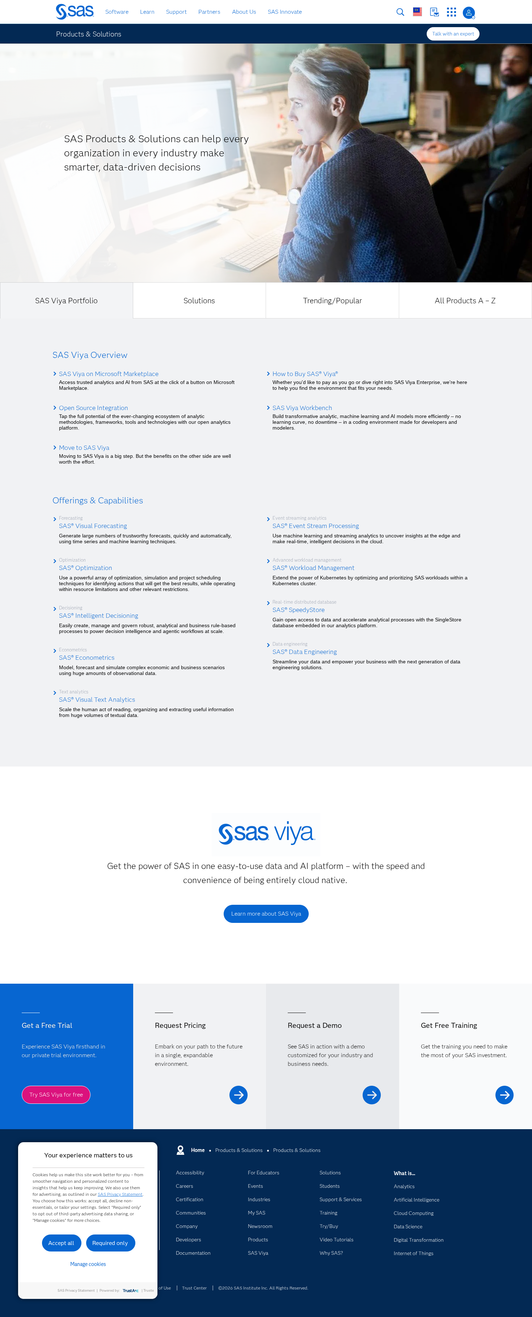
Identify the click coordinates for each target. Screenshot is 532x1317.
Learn (147, 11)
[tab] (66, 300)
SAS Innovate (285, 11)
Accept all (61, 1243)
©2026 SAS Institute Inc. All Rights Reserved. (263, 1288)
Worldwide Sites (417, 11)
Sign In (469, 13)
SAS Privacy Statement (120, 1194)
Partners (209, 11)
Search (400, 12)
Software (116, 11)
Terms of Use (158, 1288)
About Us (244, 11)
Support (176, 11)
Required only (110, 1243)
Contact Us (434, 12)
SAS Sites (451, 12)
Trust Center (194, 1288)
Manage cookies (88, 1264)
